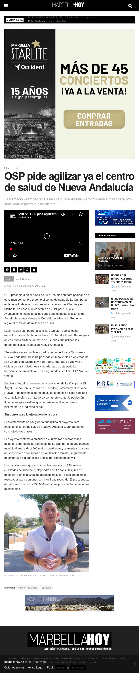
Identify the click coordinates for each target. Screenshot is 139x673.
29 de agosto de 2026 (111, 265)
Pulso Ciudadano (37, 19)
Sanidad (46, 587)
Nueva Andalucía (27, 587)
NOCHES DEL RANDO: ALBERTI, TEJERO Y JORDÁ (121, 279)
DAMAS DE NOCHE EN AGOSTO (110, 259)
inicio (7, 168)
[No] (134, 663)
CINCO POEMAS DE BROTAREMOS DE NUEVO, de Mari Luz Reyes (122, 303)
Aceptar (61, 667)
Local (15, 168)
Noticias (26, 279)
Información (78, 667)
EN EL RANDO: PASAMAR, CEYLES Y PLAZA (122, 329)
